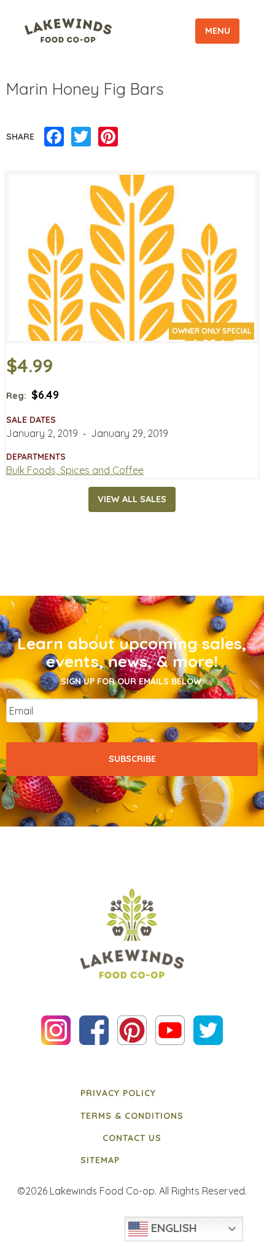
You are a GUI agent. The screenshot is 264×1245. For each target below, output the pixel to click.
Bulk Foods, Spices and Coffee (75, 470)
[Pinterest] (108, 137)
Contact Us (132, 1137)
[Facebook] (54, 137)
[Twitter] (81, 137)
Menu (217, 30)
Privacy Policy (118, 1093)
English (172, 1227)
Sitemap (100, 1160)
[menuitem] (132, 1093)
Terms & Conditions (132, 1115)
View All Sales (132, 499)
